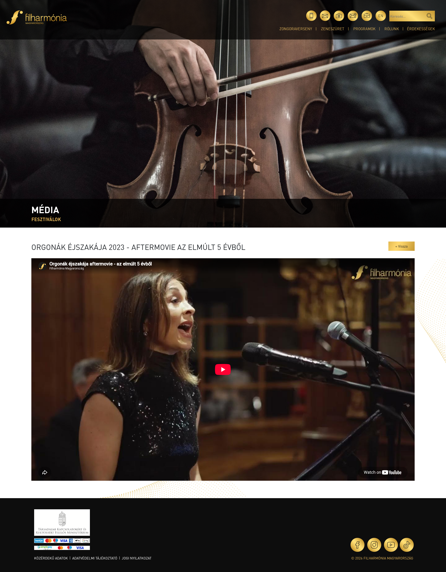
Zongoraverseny (295, 28)
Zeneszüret (332, 28)
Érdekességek (421, 28)
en (380, 15)
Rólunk (391, 28)
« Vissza (401, 246)
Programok (364, 28)
